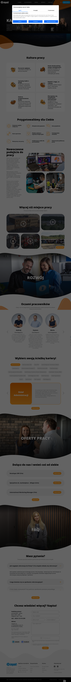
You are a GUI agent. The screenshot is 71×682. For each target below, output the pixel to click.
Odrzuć (19, 21)
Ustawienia (35, 21)
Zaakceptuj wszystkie (51, 21)
